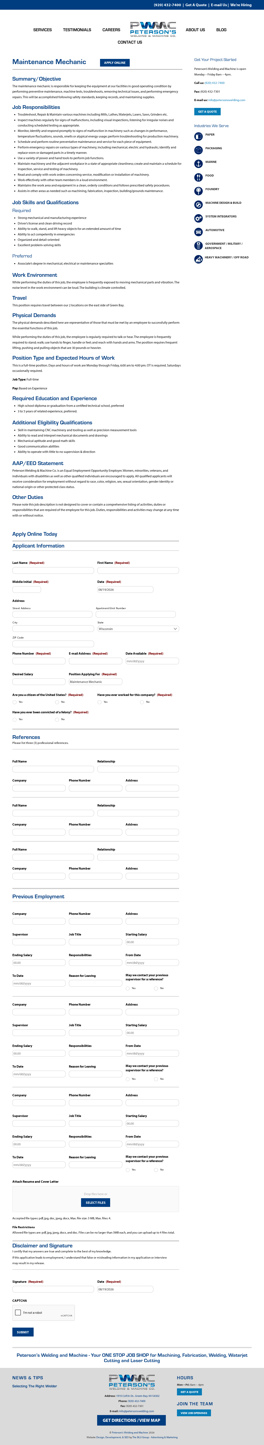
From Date (133, 955)
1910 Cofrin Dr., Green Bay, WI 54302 (137, 1396)
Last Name (28, 563)
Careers (111, 29)
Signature (27, 1281)
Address (18, 601)
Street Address (22, 608)
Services (42, 29)
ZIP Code (18, 637)
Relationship (106, 761)
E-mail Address (88, 653)
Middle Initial (30, 582)
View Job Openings (194, 1413)
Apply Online (115, 63)
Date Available (144, 653)
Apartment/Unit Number (111, 608)
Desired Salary (22, 674)
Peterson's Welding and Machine (130, 1432)
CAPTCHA (19, 1300)
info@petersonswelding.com (226, 100)
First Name (113, 563)
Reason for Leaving (82, 976)
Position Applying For (93, 674)
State (101, 622)
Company (19, 780)
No (63, 701)
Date (109, 582)
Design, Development (108, 1437)
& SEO (125, 1437)
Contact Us (130, 42)
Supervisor (20, 934)
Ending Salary (22, 955)
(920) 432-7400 (167, 4)
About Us (195, 29)
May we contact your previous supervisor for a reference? (147, 977)
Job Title (75, 934)
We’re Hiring (241, 4)
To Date (17, 976)
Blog (221, 29)
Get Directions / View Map (131, 1420)
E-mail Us (219, 4)
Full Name (19, 761)
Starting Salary (136, 934)
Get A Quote (196, 4)
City (15, 622)
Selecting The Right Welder (34, 1385)
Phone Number (31, 653)
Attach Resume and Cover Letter (35, 1181)
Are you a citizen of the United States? (47, 695)
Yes (20, 701)
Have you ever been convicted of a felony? (50, 712)
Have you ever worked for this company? (134, 695)
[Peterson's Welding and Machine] (153, 29)
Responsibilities (80, 955)
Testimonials (77, 29)
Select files (96, 1202)
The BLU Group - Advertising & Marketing (155, 1437)
